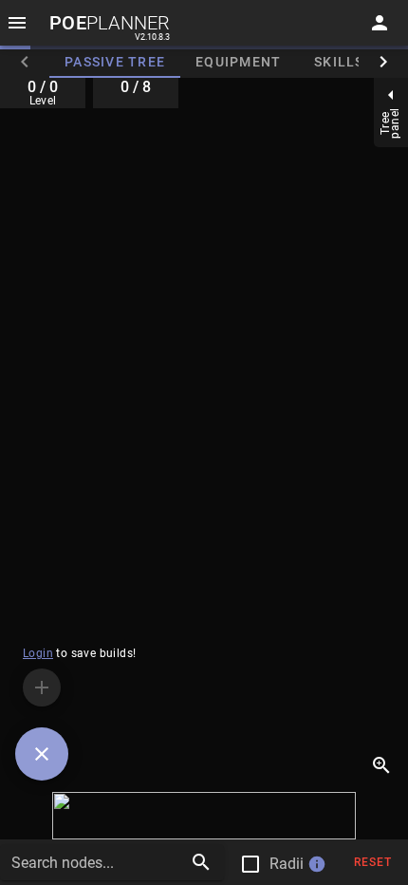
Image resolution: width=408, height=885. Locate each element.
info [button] (316, 864)
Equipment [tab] (238, 61)
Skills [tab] (339, 61)
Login (38, 653)
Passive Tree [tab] (115, 61)
